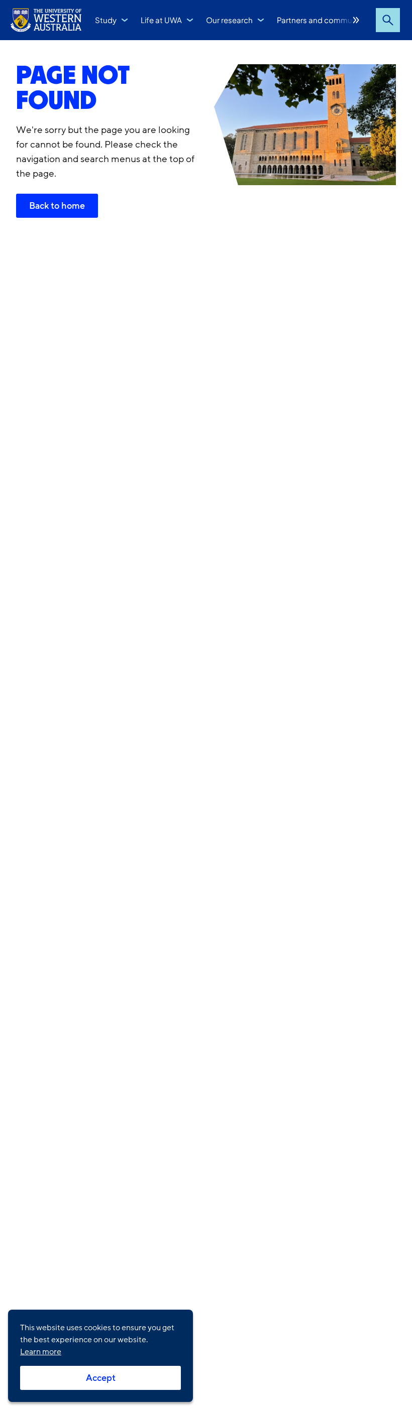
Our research (229, 20)
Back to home (57, 206)
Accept (101, 1378)
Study (106, 20)
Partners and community (321, 20)
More (356, 20)
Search (388, 20)
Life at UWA (161, 20)
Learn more (40, 1351)
